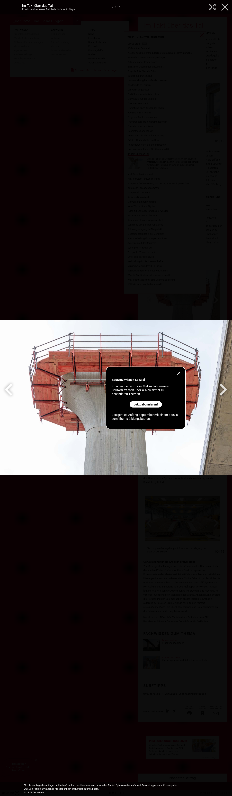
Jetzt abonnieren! (146, 404)
